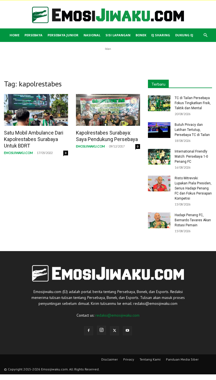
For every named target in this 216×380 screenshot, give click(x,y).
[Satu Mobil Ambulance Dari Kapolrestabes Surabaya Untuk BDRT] (36, 110)
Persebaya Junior (63, 35)
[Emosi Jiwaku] (108, 15)
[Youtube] (127, 330)
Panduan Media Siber (182, 359)
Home (14, 35)
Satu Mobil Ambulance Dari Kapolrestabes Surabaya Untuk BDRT (33, 139)
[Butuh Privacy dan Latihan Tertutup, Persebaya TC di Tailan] (159, 130)
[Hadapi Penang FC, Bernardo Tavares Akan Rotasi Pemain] (159, 220)
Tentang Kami (150, 359)
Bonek (141, 35)
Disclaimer (109, 359)
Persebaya (33, 35)
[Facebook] (88, 330)
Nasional (92, 35)
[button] (205, 35)
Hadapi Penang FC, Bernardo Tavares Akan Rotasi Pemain (193, 220)
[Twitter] (114, 330)
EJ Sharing (160, 35)
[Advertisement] (108, 60)
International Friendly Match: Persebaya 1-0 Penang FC (191, 156)
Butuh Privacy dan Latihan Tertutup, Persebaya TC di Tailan (192, 130)
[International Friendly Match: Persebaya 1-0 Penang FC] (159, 157)
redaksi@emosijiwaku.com (117, 315)
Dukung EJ (184, 35)
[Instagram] (101, 330)
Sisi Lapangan (117, 35)
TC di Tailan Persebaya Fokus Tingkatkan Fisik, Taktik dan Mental (193, 103)
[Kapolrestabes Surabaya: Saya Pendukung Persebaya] (108, 110)
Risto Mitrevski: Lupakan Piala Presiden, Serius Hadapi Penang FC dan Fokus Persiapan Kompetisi (193, 188)
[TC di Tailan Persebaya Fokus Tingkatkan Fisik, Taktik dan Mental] (159, 103)
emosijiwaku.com (18, 153)
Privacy (128, 359)
